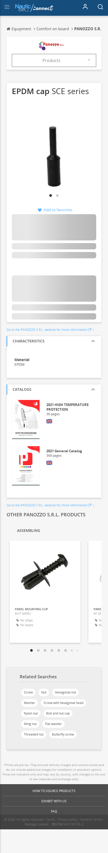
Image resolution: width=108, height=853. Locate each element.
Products (51, 60)
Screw (28, 692)
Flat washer (53, 724)
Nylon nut (31, 713)
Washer (29, 703)
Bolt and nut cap (58, 713)
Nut (43, 692)
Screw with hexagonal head (63, 703)
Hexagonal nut (65, 692)
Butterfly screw (63, 734)
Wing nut (30, 724)
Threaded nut (34, 734)
